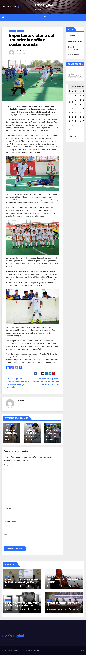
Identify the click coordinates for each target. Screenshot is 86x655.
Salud (28, 427)
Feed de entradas (75, 41)
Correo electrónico (11, 522)
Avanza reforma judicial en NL (63, 604)
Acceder (71, 36)
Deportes (12, 31)
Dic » (75, 136)
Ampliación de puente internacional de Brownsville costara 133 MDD (46, 382)
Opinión (49, 576)
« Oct (70, 136)
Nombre (7, 508)
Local (8, 427)
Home (82, 650)
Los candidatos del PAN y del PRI (62, 581)
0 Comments (35, 586)
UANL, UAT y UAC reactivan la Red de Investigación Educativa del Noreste (22, 582)
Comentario (8, 465)
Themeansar (36, 650)
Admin (22, 51)
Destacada (20, 31)
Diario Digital (43, 5)
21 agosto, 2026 (13, 586)
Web (5, 535)
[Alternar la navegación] (44, 17)
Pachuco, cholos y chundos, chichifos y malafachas (22, 604)
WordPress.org (74, 55)
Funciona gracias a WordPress (11, 650)
